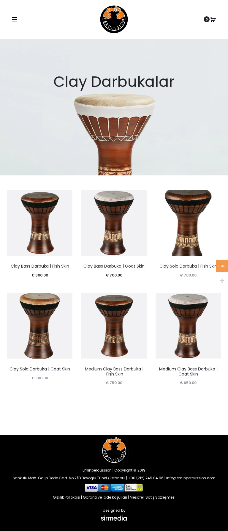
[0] (213, 19)
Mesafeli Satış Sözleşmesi (152, 497)
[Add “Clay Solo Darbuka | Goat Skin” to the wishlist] (65, 300)
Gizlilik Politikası (66, 497)
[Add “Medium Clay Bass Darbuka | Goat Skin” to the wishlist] (213, 300)
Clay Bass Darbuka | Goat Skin (114, 266)
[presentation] (10, 223)
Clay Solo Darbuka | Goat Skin (40, 369)
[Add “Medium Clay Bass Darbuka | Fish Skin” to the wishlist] (139, 300)
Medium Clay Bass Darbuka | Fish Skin (114, 371)
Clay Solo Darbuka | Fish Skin (188, 266)
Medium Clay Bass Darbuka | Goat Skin (188, 371)
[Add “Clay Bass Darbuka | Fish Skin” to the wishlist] (65, 197)
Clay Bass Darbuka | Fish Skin (40, 266)
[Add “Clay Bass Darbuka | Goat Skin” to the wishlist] (139, 197)
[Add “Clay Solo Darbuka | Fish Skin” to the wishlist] (213, 197)
